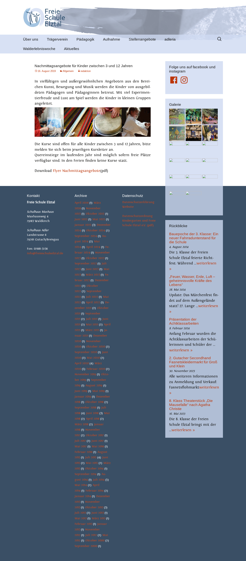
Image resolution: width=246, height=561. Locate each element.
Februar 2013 (83, 524)
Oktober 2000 (95, 540)
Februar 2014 (95, 490)
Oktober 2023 (95, 258)
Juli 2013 (80, 512)
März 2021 (92, 330)
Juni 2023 (92, 269)
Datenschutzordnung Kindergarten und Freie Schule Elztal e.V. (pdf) (138, 220)
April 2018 (92, 418)
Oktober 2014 (94, 468)
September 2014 (85, 474)
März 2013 (98, 518)
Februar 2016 (83, 452)
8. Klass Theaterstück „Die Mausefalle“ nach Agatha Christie (191, 405)
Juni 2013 (97, 512)
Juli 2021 (91, 319)
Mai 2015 (92, 463)
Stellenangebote (142, 39)
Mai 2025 (98, 219)
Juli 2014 (99, 479)
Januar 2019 (83, 396)
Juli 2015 (90, 457)
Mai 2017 (81, 446)
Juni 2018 (92, 413)
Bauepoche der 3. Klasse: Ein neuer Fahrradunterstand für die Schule (193, 238)
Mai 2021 (92, 324)
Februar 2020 (95, 369)
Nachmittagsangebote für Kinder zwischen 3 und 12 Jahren (84, 66)
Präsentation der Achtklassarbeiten (184, 321)
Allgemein (68, 71)
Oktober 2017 (95, 435)
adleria (170, 39)
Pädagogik (85, 39)
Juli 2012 (91, 535)
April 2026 (82, 202)
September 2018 (85, 407)
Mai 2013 (81, 518)
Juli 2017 (80, 441)
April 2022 (93, 302)
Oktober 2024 (95, 230)
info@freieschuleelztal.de (45, 253)
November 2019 (85, 374)
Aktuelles (71, 49)
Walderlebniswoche (39, 49)
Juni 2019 (81, 391)
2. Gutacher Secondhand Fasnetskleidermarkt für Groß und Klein (193, 362)
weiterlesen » (181, 350)
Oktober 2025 (95, 213)
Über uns (30, 39)
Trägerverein (57, 39)
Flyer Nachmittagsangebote (76, 171)
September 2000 (86, 546)
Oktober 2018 (94, 402)
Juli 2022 (92, 296)
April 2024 (93, 247)
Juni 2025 (81, 219)
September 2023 (86, 263)
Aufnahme (111, 39)
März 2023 (93, 274)
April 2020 (82, 363)
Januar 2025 (83, 225)
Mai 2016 (98, 446)
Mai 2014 (81, 485)
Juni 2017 (97, 441)
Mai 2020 (93, 357)
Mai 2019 (98, 391)
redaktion (86, 71)
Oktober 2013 (94, 507)
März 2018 (81, 424)
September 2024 (86, 236)
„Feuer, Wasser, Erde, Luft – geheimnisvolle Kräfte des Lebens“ (192, 281)
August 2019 (94, 385)
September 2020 (86, 352)
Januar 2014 (83, 496)
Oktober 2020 (95, 346)
